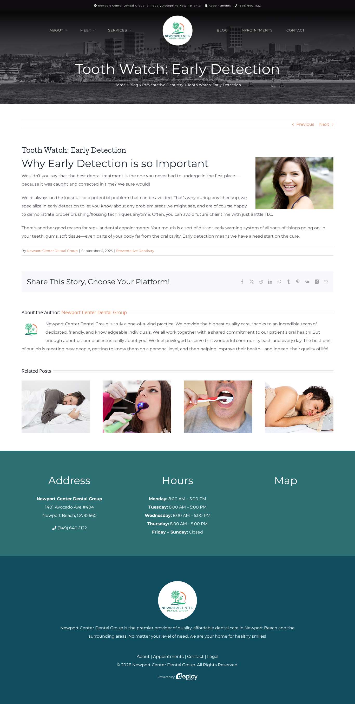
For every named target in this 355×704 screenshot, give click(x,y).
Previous (305, 124)
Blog (133, 85)
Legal (212, 656)
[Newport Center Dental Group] (177, 578)
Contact (195, 656)
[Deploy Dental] (187, 677)
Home (120, 85)
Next (324, 124)
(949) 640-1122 (250, 5)
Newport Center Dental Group (52, 251)
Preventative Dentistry (162, 85)
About (143, 656)
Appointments (220, 5)
